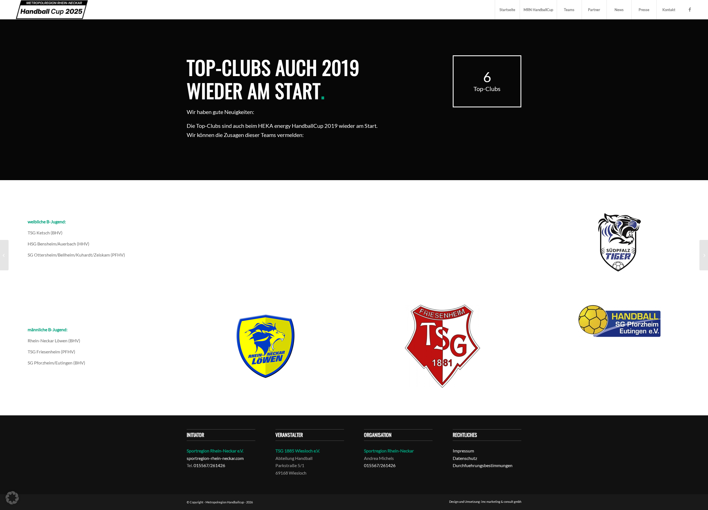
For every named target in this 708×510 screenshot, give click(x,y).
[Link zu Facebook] (690, 9)
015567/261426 (209, 465)
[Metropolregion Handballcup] (52, 9)
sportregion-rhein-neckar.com (215, 458)
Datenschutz (465, 458)
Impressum (463, 450)
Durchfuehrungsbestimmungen (482, 465)
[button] (12, 498)
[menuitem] (507, 9)
